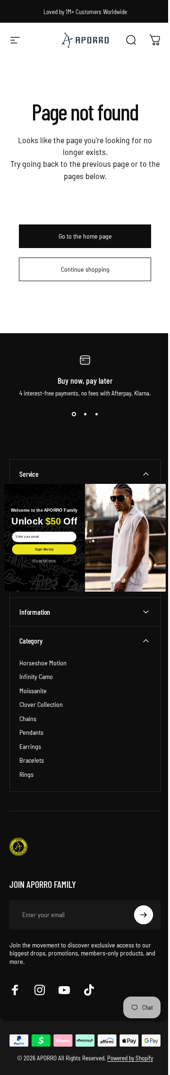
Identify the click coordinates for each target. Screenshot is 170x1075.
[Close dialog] (155, 491)
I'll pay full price (40, 560)
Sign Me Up (40, 549)
